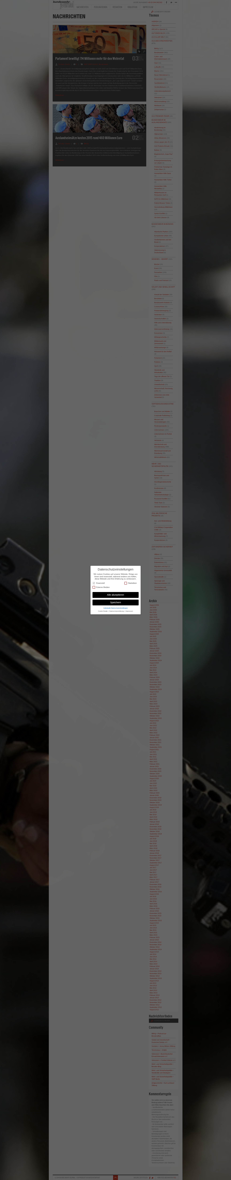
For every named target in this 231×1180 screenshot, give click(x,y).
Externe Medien (103, 587)
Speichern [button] (115, 602)
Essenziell (100, 583)
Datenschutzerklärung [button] (116, 611)
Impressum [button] (129, 611)
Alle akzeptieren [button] (115, 594)
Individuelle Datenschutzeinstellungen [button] (115, 608)
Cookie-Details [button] (103, 611)
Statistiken (132, 583)
